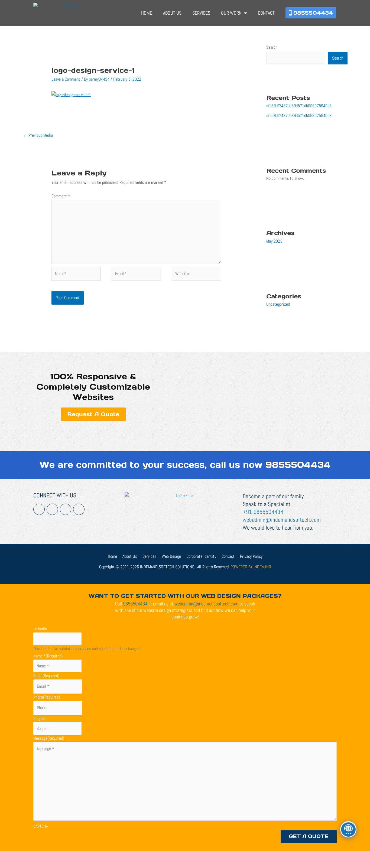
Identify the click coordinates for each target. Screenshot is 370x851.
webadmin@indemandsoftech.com (282, 519)
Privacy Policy (251, 556)
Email (46, 676)
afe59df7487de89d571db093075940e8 (299, 106)
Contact (266, 13)
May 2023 (274, 241)
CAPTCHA (40, 826)
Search (271, 47)
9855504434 (297, 464)
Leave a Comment (65, 79)
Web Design (171, 556)
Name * (48, 656)
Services (201, 13)
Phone (46, 697)
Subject (39, 718)
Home (146, 13)
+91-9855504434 (263, 512)
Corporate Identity (201, 556)
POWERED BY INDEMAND (251, 567)
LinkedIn (40, 629)
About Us (172, 13)
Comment (60, 196)
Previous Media (38, 135)
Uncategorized (278, 304)
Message (48, 738)
